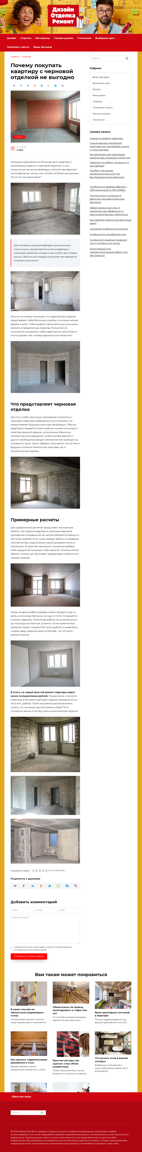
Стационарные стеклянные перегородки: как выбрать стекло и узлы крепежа (109, 146)
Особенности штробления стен (108, 234)
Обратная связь (21, 1096)
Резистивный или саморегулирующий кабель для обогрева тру (109, 252)
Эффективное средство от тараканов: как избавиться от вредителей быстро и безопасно (109, 211)
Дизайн (11, 38)
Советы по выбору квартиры (106, 138)
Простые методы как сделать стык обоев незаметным (66, 1063)
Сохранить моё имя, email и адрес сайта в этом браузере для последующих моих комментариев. (43, 948)
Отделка (25, 38)
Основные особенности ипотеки (109, 229)
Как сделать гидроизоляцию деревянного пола (29, 1061)
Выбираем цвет (105, 38)
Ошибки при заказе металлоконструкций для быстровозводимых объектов (107, 174)
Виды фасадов (43, 47)
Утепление (84, 38)
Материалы (43, 38)
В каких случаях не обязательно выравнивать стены (27, 1012)
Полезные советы (18, 47)
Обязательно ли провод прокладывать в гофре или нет (70, 1010)
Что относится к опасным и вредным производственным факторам (107, 199)
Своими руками (63, 38)
